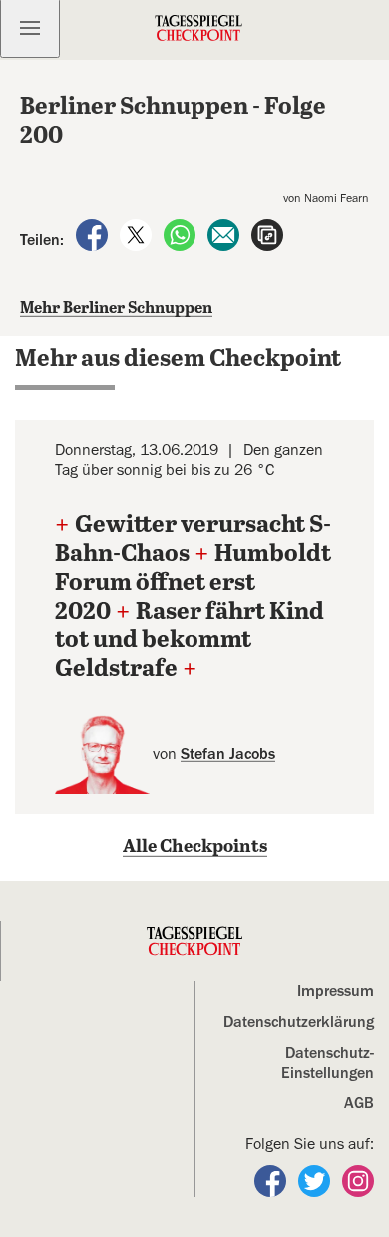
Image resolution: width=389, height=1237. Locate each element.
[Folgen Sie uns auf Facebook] (272, 1180)
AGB (359, 1103)
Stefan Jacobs (228, 754)
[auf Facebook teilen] (94, 234)
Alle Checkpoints (195, 847)
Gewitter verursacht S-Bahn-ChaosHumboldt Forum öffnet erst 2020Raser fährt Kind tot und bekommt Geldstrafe (193, 597)
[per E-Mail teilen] (225, 234)
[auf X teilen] (138, 234)
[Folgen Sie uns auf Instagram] (358, 1180)
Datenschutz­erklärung (298, 1022)
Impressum (335, 991)
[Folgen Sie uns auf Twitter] (316, 1180)
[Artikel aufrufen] (267, 234)
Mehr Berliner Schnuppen (116, 308)
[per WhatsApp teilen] (181, 234)
